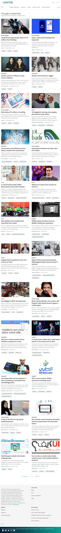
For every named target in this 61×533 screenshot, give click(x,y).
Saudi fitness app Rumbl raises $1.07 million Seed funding (14, 39)
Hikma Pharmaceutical (48, 275)
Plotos (8, 234)
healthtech (50, 125)
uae (3, 234)
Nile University (6, 312)
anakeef (42, 471)
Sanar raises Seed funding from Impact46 (43, 39)
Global (34, 337)
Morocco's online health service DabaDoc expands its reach (12, 340)
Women (49, 316)
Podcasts (3, 510)
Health (15, 51)
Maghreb (3, 337)
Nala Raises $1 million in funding (13, 112)
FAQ (32, 493)
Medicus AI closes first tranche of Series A (44, 186)
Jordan (34, 219)
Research (23, 7)
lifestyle (35, 471)
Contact (58, 2)
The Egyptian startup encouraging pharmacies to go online (44, 113)
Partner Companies (36, 495)
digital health (36, 234)
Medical (49, 391)
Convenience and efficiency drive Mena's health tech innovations (13, 149)
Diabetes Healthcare (38, 237)
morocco (18, 352)
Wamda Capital (36, 7)
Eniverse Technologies (18, 234)
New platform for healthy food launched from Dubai (12, 222)
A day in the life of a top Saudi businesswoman (12, 420)
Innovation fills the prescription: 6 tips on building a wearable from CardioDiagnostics (13, 380)
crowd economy (37, 352)
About (53, 2)
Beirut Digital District (19, 393)
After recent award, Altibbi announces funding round (42, 379)
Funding (16, 123)
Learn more (16, 504)
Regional (4, 146)
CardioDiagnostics (7, 393)
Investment (42, 161)
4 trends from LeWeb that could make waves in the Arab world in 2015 (46, 340)
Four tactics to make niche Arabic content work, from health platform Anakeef (45, 458)
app (42, 52)
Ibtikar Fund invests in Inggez (42, 76)
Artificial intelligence (38, 198)
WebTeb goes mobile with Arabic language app (13, 457)
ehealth (4, 273)
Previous (25, 476)
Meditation (46, 352)
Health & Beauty (50, 471)
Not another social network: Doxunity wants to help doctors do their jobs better (46, 421)
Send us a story (35, 510)
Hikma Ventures (36, 275)
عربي (58, 7)
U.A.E (2, 182)
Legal (32, 498)
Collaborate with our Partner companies (41, 515)
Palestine (34, 73)
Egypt (33, 110)
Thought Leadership (14, 7)
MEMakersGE (45, 234)
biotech (35, 161)
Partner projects (46, 7)
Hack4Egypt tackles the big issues (13, 301)
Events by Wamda (5, 515)
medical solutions (21, 198)
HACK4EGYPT (20, 312)
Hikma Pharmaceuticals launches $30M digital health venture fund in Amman (45, 262)
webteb (34, 434)
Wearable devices (37, 355)
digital (4, 123)
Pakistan (3, 73)
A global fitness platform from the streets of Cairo (13, 261)
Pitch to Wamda (35, 520)
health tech (42, 125)
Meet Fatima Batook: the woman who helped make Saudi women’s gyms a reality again (45, 303)
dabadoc (4, 352)
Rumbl (3, 51)
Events (29, 7)
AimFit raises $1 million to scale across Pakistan (12, 77)
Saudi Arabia (5, 35)
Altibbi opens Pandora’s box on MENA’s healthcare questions (43, 222)
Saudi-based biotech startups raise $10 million (44, 149)
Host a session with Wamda (38, 512)
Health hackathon (7, 161)
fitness (9, 51)
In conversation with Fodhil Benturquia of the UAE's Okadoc (13, 186)
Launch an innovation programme (39, 518)
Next (37, 476)
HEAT (13, 312)
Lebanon (3, 376)
